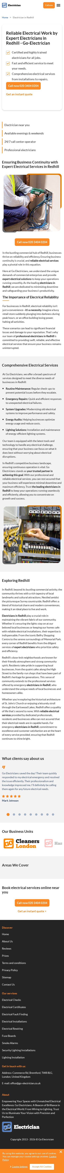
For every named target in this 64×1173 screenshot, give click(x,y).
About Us (7, 941)
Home (5, 934)
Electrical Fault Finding (15, 1014)
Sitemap (6, 977)
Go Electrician (46, 1139)
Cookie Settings (20, 1166)
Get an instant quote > (32, 911)
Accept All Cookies (42, 1166)
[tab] (8, 814)
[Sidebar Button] (58, 5)
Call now (49, 5)
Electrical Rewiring (12, 1028)
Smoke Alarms (10, 1043)
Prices (5, 955)
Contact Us (8, 984)
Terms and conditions (14, 962)
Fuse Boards (9, 1035)
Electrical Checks (11, 999)
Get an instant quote (19, 94)
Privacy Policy (10, 970)
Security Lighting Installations (18, 1050)
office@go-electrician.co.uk (25, 1083)
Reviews (6, 948)
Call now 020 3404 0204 (32, 242)
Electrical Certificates (14, 1007)
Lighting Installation (13, 1057)
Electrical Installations (14, 1021)
